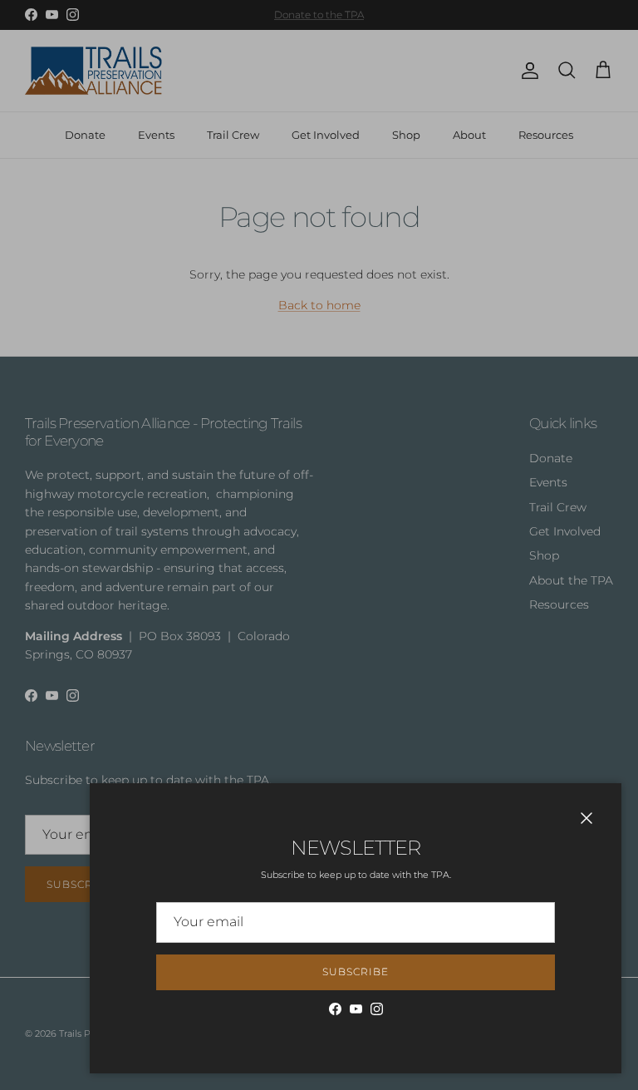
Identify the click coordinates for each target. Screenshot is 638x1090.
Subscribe (355, 971)
